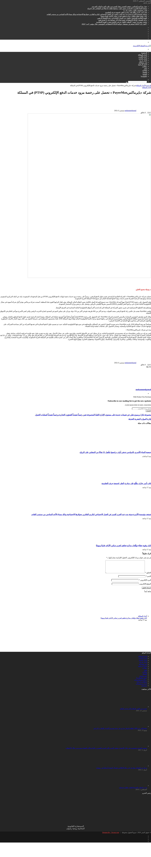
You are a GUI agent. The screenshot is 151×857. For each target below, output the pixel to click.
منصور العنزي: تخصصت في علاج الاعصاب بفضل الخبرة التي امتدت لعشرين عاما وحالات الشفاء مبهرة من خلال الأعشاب (106, 748)
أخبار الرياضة (142, 64)
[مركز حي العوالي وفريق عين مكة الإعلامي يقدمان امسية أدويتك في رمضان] (135, 766)
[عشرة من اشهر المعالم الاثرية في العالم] (135, 707)
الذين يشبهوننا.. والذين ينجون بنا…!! (135, 10)
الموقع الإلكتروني (145, 584)
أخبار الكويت (142, 57)
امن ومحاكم (143, 62)
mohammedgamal (130, 110)
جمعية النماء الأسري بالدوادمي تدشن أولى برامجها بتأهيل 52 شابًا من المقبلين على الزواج (117, 8)
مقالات (144, 66)
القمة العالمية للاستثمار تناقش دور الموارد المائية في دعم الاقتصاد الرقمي (122, 18)
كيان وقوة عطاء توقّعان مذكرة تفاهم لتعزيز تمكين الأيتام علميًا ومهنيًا (124, 16)
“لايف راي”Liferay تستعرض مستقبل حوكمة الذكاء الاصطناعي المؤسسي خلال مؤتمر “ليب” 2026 (114, 24)
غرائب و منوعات (141, 684)
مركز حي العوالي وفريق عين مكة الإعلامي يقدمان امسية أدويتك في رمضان (121, 768)
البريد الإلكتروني (145, 580)
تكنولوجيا (144, 76)
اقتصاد (144, 72)
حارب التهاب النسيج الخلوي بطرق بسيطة (133, 787)
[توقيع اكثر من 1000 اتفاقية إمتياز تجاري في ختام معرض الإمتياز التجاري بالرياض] (135, 726)
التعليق (148, 573)
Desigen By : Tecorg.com (110, 832)
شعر (145, 68)
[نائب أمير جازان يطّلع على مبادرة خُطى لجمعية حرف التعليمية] (131, 479)
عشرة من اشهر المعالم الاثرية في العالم (133, 709)
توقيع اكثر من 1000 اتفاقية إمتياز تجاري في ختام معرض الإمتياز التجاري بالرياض (120, 728)
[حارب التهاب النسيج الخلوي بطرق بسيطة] (135, 785)
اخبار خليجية (143, 59)
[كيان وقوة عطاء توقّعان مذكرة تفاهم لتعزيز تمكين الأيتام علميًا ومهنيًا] (131, 541)
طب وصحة (143, 676)
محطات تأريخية (142, 682)
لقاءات (144, 70)
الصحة (145, 74)
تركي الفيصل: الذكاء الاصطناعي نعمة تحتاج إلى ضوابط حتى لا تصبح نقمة (122, 20)
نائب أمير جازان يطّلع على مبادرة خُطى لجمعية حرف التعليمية (126, 12)
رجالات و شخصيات (140, 680)
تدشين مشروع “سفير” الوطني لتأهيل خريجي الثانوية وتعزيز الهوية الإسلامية (121, 22)
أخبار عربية (143, 61)
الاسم (148, 576)
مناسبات (144, 686)
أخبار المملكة (142, 55)
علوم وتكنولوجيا (141, 678)
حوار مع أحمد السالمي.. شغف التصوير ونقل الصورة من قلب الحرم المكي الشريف (119, 6)
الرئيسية (144, 53)
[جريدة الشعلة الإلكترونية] (142, 46)
